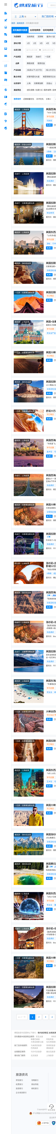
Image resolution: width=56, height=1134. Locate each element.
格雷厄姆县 (35, 1039)
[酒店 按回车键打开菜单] (5, 13)
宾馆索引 (19, 1080)
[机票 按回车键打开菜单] (5, 20)
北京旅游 (34, 1056)
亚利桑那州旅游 (20, 30)
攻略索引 (35, 1080)
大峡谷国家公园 (37, 1042)
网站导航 (35, 1084)
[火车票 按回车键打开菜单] (5, 27)
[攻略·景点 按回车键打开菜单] (5, 73)
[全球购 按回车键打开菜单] (5, 90)
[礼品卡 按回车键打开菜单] (5, 97)
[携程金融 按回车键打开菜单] (5, 104)
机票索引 (19, 1084)
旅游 (13, 23)
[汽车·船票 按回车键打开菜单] (5, 49)
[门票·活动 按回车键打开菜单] (5, 41)
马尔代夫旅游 (36, 1052)
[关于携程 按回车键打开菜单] (5, 128)
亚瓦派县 (39, 1037)
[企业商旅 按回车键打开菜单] (5, 114)
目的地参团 (48, 30)
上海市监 (45, 1123)
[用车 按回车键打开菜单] (5, 56)
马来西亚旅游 (36, 1046)
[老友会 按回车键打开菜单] (5, 121)
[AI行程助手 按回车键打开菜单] (5, 66)
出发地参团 (35, 30)
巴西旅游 (34, 1048)
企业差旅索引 (21, 1093)
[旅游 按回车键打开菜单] (5, 34)
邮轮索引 (35, 1089)
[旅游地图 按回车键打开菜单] (5, 80)
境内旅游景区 (43, 1033)
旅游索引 (19, 1089)
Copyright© (41, 1109)
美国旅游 (20, 23)
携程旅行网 (28, 5)
